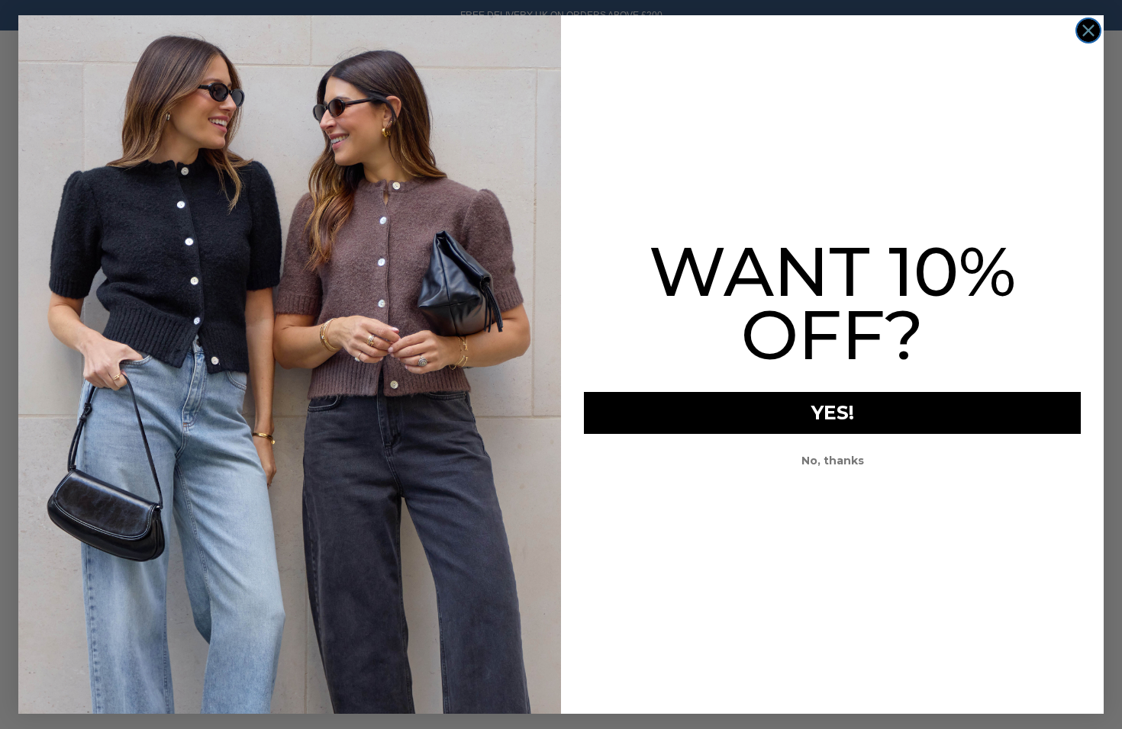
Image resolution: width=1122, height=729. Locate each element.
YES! (832, 412)
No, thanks (832, 460)
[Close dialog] (1088, 30)
